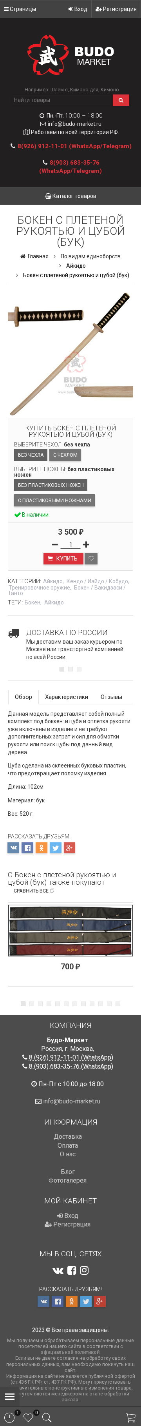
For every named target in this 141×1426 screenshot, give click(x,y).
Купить (66, 558)
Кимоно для (84, 90)
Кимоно (110, 90)
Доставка (68, 1136)
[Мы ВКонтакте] (57, 1270)
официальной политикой (69, 1352)
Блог (68, 1172)
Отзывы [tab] (111, 696)
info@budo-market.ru (74, 124)
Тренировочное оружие (39, 587)
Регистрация (119, 9)
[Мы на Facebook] (71, 1270)
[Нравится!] (91, 558)
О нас (68, 1154)
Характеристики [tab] (66, 696)
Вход (80, 9)
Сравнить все (31, 891)
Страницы (22, 9)
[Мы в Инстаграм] (84, 1270)
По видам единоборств (91, 256)
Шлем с (59, 90)
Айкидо (76, 266)
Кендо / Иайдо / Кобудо (97, 581)
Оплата (68, 1145)
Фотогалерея (68, 1180)
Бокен (32, 602)
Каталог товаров (73, 196)
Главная (37, 256)
